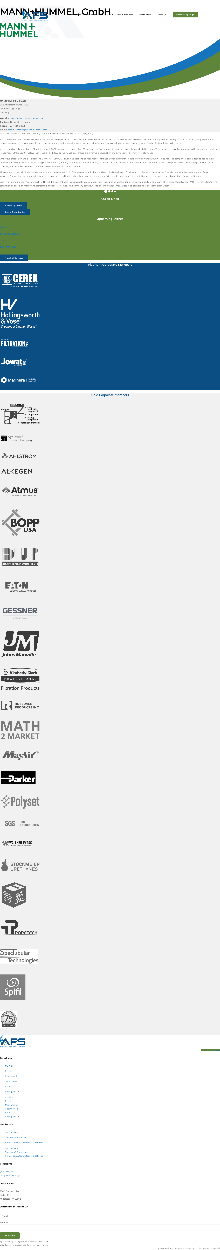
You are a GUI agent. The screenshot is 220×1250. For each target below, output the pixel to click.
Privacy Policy (12, 1091)
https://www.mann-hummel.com (27, 118)
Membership (11, 1076)
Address (4, 1222)
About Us (10, 1086)
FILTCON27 (8, 247)
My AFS (9, 1066)
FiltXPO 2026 (9, 234)
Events (8, 1071)
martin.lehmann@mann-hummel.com (27, 130)
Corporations (11, 1132)
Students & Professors (16, 1137)
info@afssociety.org (10, 1175)
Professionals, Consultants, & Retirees (24, 1142)
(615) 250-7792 (7, 1171)
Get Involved (11, 1081)
